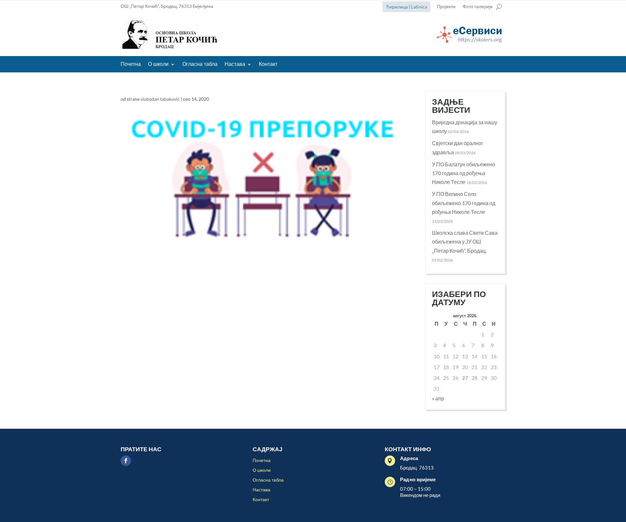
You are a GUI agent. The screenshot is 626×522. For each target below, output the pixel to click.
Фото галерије (478, 6)
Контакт (268, 64)
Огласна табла (199, 64)
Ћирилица (397, 6)
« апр (438, 398)
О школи (158, 64)
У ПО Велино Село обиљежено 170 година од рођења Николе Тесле (463, 203)
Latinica (419, 6)
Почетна (131, 64)
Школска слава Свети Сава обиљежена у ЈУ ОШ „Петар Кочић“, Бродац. (465, 241)
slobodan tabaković (160, 99)
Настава (235, 64)
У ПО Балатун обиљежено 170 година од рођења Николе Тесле (463, 173)
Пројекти (446, 6)
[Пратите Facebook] (126, 460)
